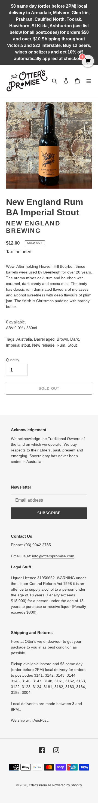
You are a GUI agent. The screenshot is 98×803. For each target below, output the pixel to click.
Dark (74, 339)
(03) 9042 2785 (37, 545)
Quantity (12, 360)
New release (43, 345)
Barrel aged (44, 339)
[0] (88, 61)
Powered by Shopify (67, 785)
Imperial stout (18, 345)
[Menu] (88, 81)
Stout (72, 345)
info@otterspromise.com (53, 556)
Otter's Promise (40, 785)
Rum (61, 345)
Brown (62, 339)
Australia (24, 339)
